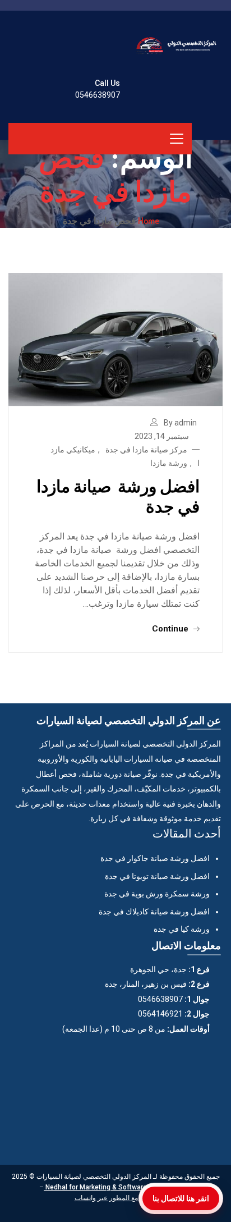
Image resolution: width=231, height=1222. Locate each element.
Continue (171, 629)
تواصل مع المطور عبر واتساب (116, 1198)
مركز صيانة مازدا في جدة (146, 449)
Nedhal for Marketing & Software (95, 1187)
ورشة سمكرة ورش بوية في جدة (157, 893)
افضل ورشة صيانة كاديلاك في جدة (154, 911)
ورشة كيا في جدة (182, 928)
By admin (180, 422)
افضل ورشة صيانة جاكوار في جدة (155, 858)
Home (148, 220)
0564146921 (160, 1013)
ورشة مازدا (168, 463)
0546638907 (97, 94)
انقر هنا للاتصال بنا (181, 1198)
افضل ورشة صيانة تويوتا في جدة (157, 876)
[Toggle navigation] (176, 138)
